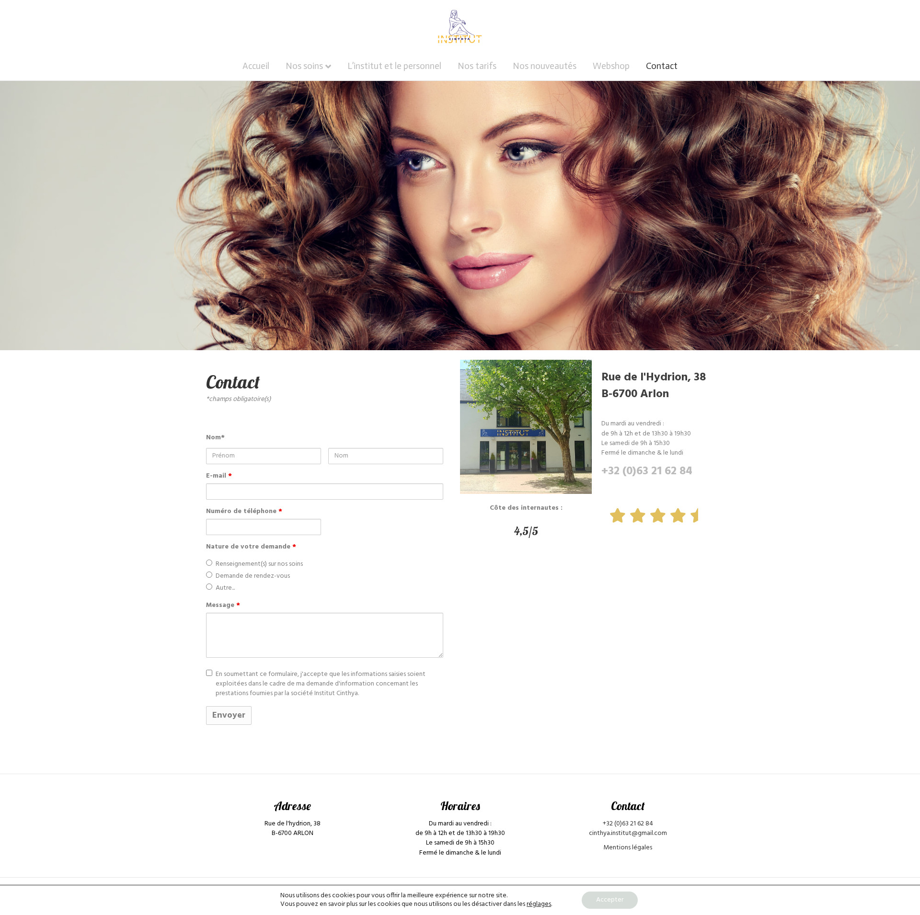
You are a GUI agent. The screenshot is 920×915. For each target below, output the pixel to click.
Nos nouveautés (544, 65)
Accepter (609, 899)
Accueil (255, 65)
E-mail (219, 476)
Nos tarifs (477, 65)
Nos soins (304, 65)
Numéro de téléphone (244, 511)
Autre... (225, 588)
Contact (662, 65)
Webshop (611, 65)
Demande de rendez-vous (253, 576)
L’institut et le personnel (394, 65)
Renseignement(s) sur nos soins (259, 564)
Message (223, 605)
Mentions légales (627, 847)
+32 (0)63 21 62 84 (646, 471)
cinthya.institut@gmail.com (628, 833)
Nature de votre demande (251, 547)
